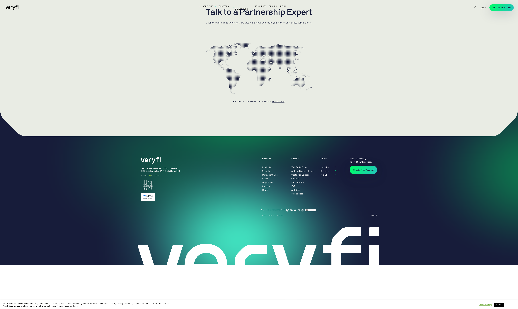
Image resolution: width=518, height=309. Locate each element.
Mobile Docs (297, 193)
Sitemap (280, 215)
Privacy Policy (63, 306)
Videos (265, 178)
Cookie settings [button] (485, 304)
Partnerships (297, 182)
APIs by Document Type (302, 171)
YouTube (324, 174)
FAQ (293, 186)
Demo (283, 6)
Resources (260, 6)
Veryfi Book (267, 182)
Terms (263, 215)
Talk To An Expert (300, 167)
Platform (224, 6)
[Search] (475, 7)
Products (266, 167)
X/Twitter (325, 171)
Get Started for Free (502, 7)
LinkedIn (325, 167)
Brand (265, 190)
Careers (266, 186)
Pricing (273, 6)
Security (266, 171)
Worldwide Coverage (300, 174)
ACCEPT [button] (499, 305)
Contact (295, 178)
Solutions (207, 6)
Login (483, 7)
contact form (278, 101)
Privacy (271, 215)
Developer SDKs (270, 174)
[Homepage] (12, 7)
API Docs (295, 190)
